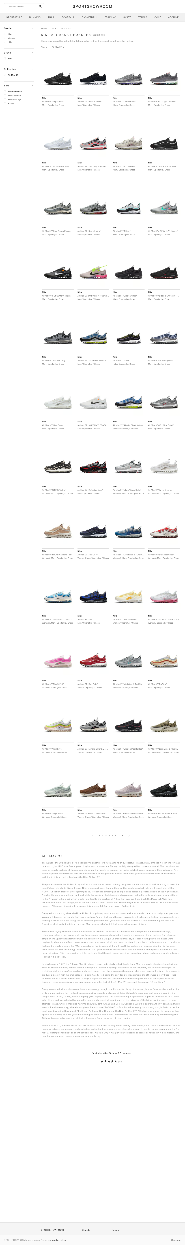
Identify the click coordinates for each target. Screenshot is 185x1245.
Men (10, 34)
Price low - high (14, 99)
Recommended (15, 91)
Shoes (44, 28)
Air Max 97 (13, 75)
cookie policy (59, 1240)
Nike (10, 58)
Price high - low (14, 95)
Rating (11, 103)
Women (11, 38)
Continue (176, 1240)
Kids (10, 42)
